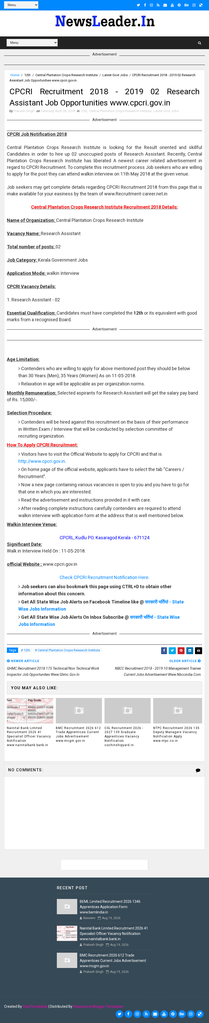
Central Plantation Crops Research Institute (66, 75)
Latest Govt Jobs (115, 75)
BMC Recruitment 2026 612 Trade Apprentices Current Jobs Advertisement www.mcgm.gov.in (78, 734)
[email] (165, 5)
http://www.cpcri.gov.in (41, 461)
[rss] (158, 5)
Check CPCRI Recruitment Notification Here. (104, 577)
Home (14, 75)
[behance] (186, 5)
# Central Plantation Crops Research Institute (67, 650)
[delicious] (201, 5)
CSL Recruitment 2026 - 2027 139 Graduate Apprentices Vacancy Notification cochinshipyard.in (123, 736)
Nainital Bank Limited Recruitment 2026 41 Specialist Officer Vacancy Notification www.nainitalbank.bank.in (29, 736)
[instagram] (151, 5)
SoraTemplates (35, 1006)
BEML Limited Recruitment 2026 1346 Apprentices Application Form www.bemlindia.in (110, 906)
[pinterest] (179, 5)
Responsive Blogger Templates (98, 1006)
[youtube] (172, 5)
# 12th (25, 650)
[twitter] (138, 5)
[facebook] (145, 5)
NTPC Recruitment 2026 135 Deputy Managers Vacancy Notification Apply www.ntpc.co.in (176, 734)
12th (27, 75)
